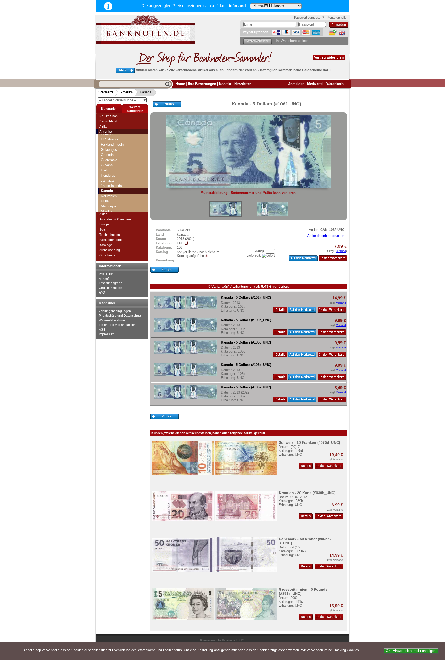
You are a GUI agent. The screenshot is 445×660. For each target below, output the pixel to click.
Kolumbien (109, 196)
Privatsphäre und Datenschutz (120, 316)
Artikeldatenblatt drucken (325, 236)
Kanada (145, 92)
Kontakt (225, 84)
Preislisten (106, 274)
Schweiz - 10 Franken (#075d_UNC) (309, 442)
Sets (102, 229)
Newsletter (242, 84)
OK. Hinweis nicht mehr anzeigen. (411, 651)
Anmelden (296, 84)
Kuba (105, 201)
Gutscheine (107, 255)
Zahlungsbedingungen (115, 311)
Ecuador (107, 134)
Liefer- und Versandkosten (117, 325)
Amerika (126, 92)
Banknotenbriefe (111, 240)
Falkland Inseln (112, 144)
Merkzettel (315, 84)
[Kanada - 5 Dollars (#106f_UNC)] (225, 209)
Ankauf (104, 278)
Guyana (107, 165)
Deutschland (108, 121)
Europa (104, 224)
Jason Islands (111, 186)
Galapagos (109, 150)
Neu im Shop (108, 116)
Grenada (107, 155)
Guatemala (109, 160)
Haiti (104, 170)
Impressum (106, 334)
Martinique (108, 206)
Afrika (103, 126)
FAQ (102, 292)
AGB (102, 329)
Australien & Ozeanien (115, 219)
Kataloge (105, 245)
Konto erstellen (337, 17)
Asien (103, 214)
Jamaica (107, 180)
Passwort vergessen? (309, 17)
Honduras (108, 175)
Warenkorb (335, 84)
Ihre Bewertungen (202, 84)
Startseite (105, 92)
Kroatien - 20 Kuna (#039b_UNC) (307, 493)
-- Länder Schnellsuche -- (122, 100)
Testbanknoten (109, 235)
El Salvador (109, 139)
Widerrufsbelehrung (113, 320)
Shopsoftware (208, 640)
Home (180, 84)
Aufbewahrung (109, 250)
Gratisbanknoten (110, 288)
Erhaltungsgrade (110, 283)
